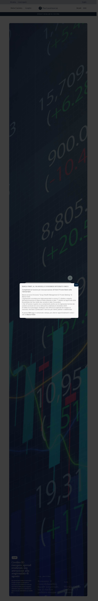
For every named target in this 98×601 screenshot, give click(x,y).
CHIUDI (76, 284)
